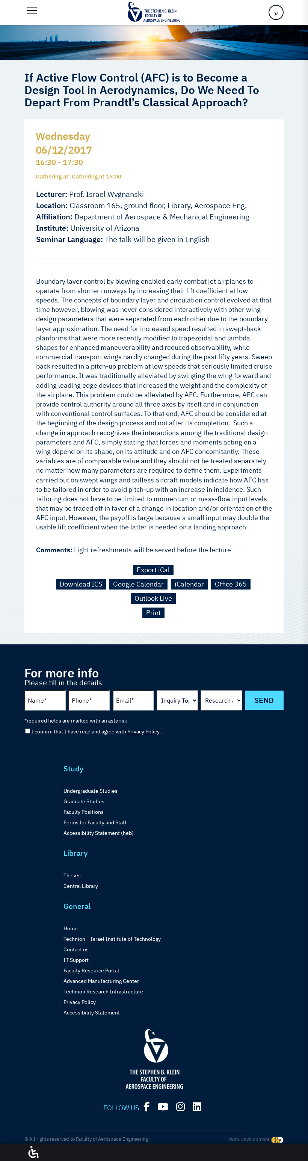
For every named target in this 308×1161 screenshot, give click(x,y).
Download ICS (81, 584)
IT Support (76, 960)
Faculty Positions (83, 812)
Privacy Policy (143, 731)
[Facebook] (146, 1107)
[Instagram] (180, 1107)
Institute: (52, 228)
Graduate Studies (83, 801)
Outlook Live (153, 598)
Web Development (250, 1139)
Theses (72, 875)
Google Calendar (138, 584)
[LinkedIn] (197, 1107)
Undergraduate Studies (90, 791)
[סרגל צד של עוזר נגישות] (33, 1152)
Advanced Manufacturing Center (101, 981)
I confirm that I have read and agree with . (96, 731)
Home (70, 928)
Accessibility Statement (91, 1012)
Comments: (54, 550)
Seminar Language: (69, 239)
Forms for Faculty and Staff (95, 822)
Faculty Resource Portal (91, 970)
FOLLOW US (121, 1108)
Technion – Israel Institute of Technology (112, 939)
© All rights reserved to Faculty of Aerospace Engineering (86, 1139)
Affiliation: (54, 217)
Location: (52, 205)
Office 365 (231, 584)
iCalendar (189, 584)
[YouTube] (163, 1107)
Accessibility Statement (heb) (98, 833)
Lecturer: (51, 194)
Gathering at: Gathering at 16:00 (78, 176)
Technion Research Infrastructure (103, 991)
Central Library (80, 886)
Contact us (76, 949)
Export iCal (153, 569)
